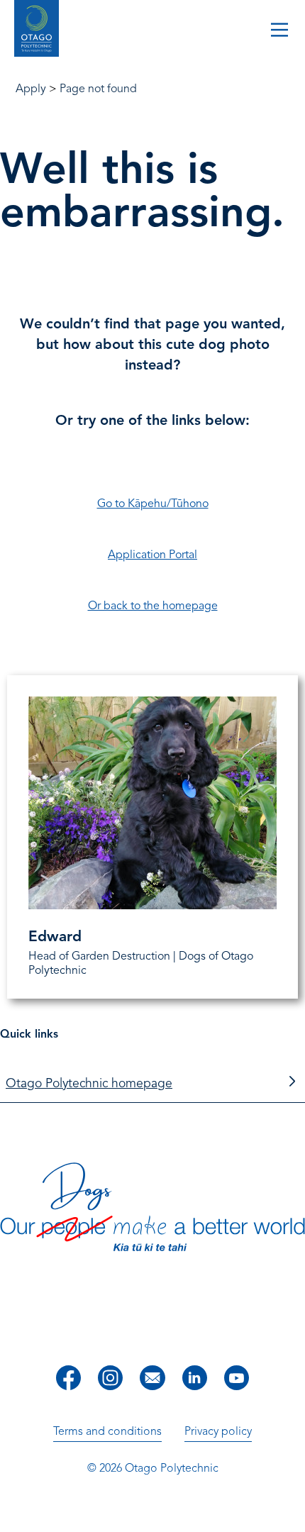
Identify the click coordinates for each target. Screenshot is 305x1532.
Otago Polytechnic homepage (89, 1083)
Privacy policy (218, 1431)
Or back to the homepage (153, 606)
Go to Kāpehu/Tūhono (153, 503)
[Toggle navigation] (279, 31)
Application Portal (152, 555)
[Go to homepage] (36, 30)
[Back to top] (289, 1511)
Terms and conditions (107, 1431)
